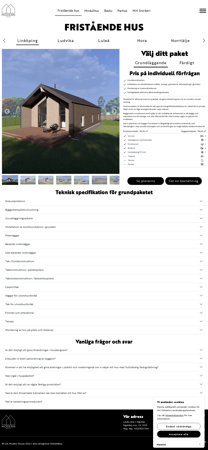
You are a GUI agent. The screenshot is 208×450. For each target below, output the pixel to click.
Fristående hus (68, 10)
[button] (10, 180)
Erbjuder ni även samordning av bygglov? (30, 358)
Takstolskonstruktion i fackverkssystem (29, 278)
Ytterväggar (12, 235)
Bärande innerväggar (17, 244)
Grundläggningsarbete (19, 218)
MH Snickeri (141, 10)
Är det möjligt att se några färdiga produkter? (33, 384)
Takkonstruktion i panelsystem (24, 269)
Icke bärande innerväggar (20, 252)
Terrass (9, 321)
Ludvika (66, 40)
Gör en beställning (183, 181)
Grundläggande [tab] (151, 62)
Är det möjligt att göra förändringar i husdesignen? (36, 350)
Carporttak (12, 287)
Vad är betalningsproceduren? (23, 401)
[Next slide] (114, 111)
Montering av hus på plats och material (29, 330)
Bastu (108, 10)
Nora (142, 40)
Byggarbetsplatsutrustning (22, 209)
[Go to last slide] (7, 111)
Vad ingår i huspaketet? (19, 375)
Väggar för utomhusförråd (21, 295)
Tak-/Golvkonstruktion (19, 261)
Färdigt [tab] (187, 62)
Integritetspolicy (174, 415)
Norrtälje (180, 40)
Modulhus (91, 10)
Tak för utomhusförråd (19, 304)
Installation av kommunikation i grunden (30, 226)
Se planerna (145, 181)
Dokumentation (15, 201)
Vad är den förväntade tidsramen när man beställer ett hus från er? (45, 393)
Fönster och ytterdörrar (19, 312)
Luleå (104, 40)
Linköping (27, 40)
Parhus (122, 10)
